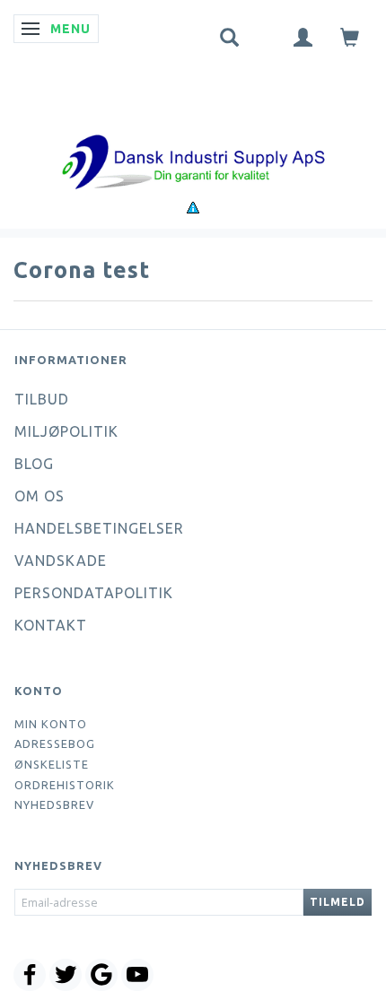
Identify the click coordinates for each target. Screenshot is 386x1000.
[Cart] (350, 36)
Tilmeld (337, 902)
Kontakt (50, 625)
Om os (39, 496)
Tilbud (41, 399)
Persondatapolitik (93, 593)
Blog (34, 464)
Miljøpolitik (66, 431)
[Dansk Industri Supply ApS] (193, 135)
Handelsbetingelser (99, 528)
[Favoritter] (266, 33)
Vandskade (60, 560)
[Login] (303, 36)
